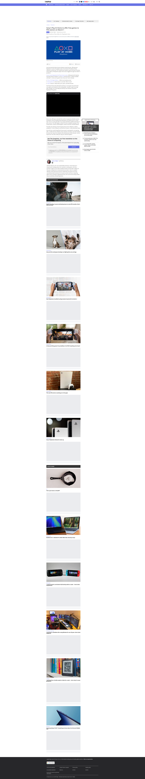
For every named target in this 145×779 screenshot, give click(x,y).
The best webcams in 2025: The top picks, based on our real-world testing (91, 139)
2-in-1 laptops (56, 21)
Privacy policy (75, 767)
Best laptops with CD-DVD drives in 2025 (89, 150)
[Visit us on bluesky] (83, 1)
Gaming (48, 24)
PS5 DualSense (50, 81)
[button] (98, 1)
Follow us (72, 64)
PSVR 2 (48, 83)
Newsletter (78, 64)
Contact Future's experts (64, 767)
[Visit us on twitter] (81, 1)
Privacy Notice (52, 150)
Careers (86, 769)
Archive (73, 769)
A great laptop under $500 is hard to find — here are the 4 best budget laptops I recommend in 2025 (90, 128)
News (48, 32)
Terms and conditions (51, 767)
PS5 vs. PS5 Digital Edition (52, 80)
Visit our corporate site (87, 759)
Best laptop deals (90, 21)
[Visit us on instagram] (85, 1)
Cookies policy (88, 767)
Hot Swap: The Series (79, 21)
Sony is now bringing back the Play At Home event (57, 75)
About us (61, 769)
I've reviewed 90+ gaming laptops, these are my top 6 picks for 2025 (90, 145)
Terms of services (62, 150)
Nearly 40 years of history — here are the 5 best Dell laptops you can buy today (90, 134)
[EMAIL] (53, 162)
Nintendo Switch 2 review (67, 21)
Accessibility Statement (51, 769)
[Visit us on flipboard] (87, 1)
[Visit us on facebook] (79, 1)
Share (49, 64)
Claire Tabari (53, 32)
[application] (63, 104)
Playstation (53, 24)
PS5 (62, 76)
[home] (46, 4)
